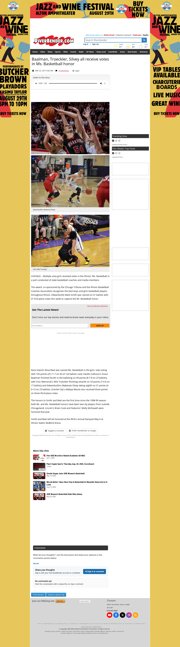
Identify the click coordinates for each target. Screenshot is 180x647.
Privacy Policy (129, 623)
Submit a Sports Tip (56, 594)
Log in (85, 44)
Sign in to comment (95, 571)
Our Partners (73, 623)
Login (82, 601)
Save (77, 70)
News (50, 52)
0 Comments (64, 70)
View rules (36, 563)
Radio (145, 35)
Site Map (105, 623)
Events (73, 52)
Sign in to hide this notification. (97, 306)
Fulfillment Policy (140, 623)
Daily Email (109, 35)
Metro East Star (86, 627)
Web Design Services (86, 623)
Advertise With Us (48, 623)
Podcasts (137, 35)
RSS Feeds (114, 623)
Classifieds (112, 52)
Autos (122, 52)
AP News (90, 52)
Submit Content (123, 35)
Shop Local (101, 52)
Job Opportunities (61, 623)
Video (42, 52)
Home (35, 52)
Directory (144, 52)
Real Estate (132, 52)
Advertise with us (94, 35)
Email (87, 601)
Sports (58, 52)
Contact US (97, 623)
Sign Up (95, 44)
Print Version (38, 594)
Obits (65, 52)
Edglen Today (97, 627)
